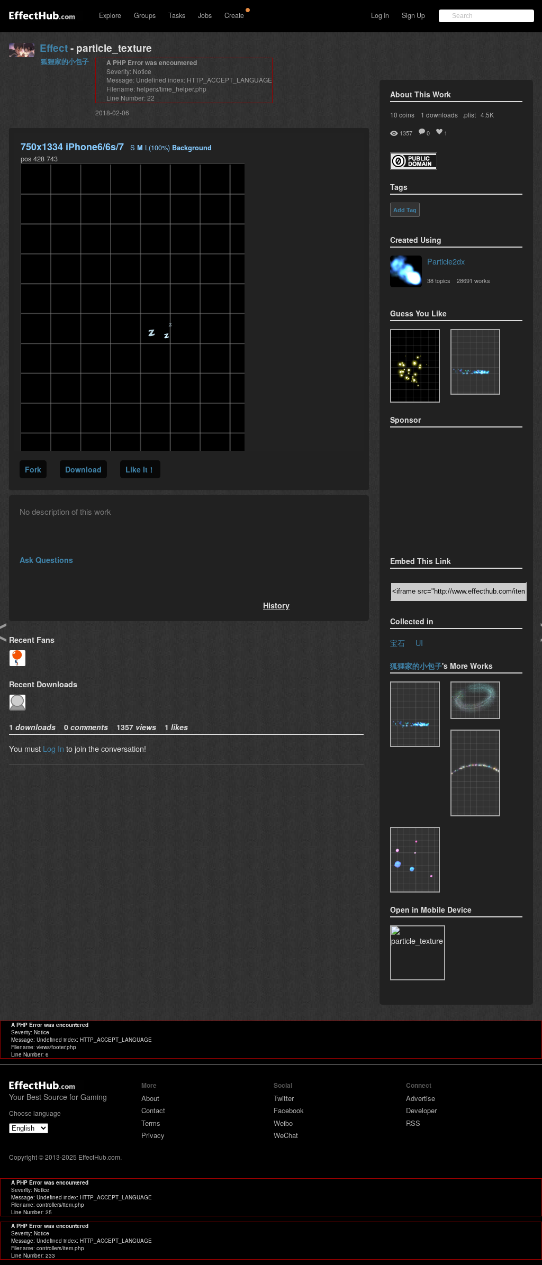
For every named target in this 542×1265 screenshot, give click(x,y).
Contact (153, 1110)
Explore (110, 15)
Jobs (205, 15)
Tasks (176, 15)
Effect (54, 48)
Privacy (153, 1135)
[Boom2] (415, 366)
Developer (421, 1110)
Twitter (284, 1098)
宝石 (397, 642)
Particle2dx (446, 261)
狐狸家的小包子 (65, 61)
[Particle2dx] (406, 272)
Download (83, 469)
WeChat (286, 1135)
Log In (380, 15)
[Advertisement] (443, 488)
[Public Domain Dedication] (413, 166)
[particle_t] (415, 860)
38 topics (438, 280)
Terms (150, 1123)
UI (419, 642)
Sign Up (413, 15)
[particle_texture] (475, 362)
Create (234, 15)
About (150, 1098)
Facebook (289, 1110)
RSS (413, 1123)
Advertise (420, 1098)
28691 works (473, 280)
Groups (145, 15)
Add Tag (405, 210)
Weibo (283, 1123)
